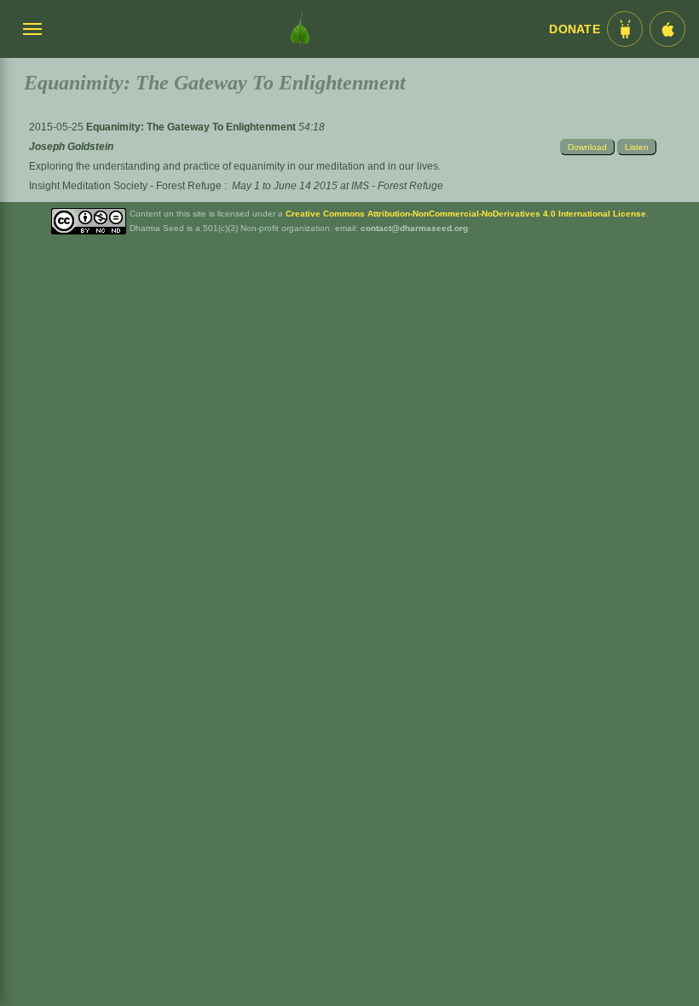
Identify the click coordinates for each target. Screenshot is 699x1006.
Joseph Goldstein (71, 147)
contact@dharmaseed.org (414, 228)
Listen (637, 147)
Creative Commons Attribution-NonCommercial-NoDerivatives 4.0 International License (466, 213)
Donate (574, 29)
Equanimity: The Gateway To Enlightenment (192, 127)
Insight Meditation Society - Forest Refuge (125, 186)
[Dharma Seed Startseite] (300, 29)
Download (587, 147)
